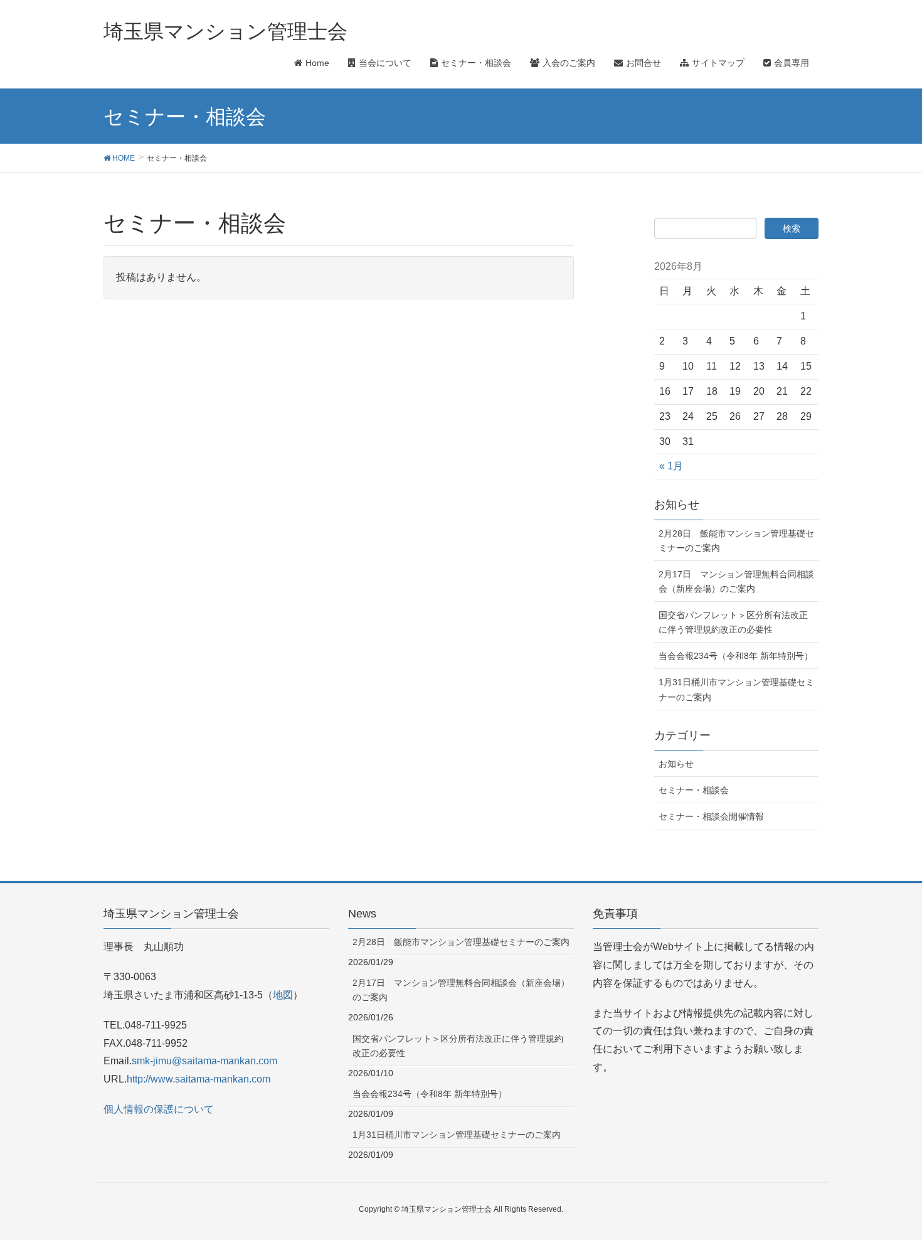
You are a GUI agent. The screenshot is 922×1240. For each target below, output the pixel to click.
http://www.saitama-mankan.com (198, 1079)
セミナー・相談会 (694, 790)
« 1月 (671, 466)
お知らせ (676, 764)
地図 (283, 995)
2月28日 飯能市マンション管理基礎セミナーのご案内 (736, 540)
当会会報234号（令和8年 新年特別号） (736, 656)
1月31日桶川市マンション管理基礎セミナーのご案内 (736, 689)
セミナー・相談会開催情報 (711, 816)
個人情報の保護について (158, 1109)
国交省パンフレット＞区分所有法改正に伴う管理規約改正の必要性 (733, 622)
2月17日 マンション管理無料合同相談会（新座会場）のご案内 (736, 581)
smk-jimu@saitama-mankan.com (204, 1061)
